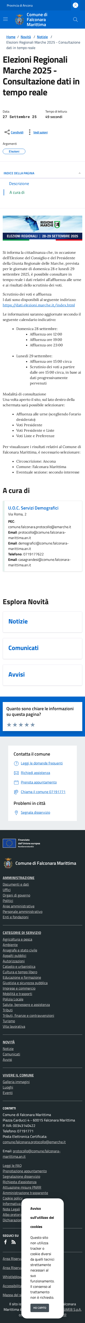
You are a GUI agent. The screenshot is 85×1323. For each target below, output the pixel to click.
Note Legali (11, 1209)
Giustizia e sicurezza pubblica (25, 982)
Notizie (42, 36)
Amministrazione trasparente (25, 1192)
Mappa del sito (14, 1295)
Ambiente (10, 944)
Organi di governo (16, 895)
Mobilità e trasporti (17, 993)
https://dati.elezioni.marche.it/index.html (39, 305)
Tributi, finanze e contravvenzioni (28, 1015)
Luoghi (8, 1087)
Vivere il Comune (18, 1075)
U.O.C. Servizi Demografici (33, 507)
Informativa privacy (18, 1203)
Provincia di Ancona (20, 5)
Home (10, 36)
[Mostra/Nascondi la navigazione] (5, 19)
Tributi (8, 1010)
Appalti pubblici (14, 955)
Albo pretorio (13, 1214)
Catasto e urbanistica (19, 966)
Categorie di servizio (22, 932)
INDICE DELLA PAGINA (19, 173)
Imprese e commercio (19, 988)
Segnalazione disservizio (21, 1176)
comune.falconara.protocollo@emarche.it (34, 1142)
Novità (26, 36)
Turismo (9, 1021)
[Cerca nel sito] (75, 19)
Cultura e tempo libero (20, 972)
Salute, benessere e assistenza (26, 1004)
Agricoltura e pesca (17, 939)
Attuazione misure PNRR (22, 1187)
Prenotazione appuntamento (25, 1171)
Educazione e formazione (22, 977)
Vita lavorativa (14, 1026)
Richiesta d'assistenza (19, 1182)
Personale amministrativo (22, 911)
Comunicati (11, 1054)
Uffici (7, 889)
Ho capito (39, 1308)
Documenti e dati (16, 884)
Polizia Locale (13, 999)
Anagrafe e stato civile (20, 950)
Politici (8, 900)
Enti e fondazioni (16, 917)
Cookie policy (13, 1198)
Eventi (8, 1092)
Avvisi (7, 1059)
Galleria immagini (16, 1081)
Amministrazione (18, 877)
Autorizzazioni (14, 961)
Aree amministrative (18, 906)
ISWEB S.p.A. (72, 1309)
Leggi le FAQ (12, 1165)
